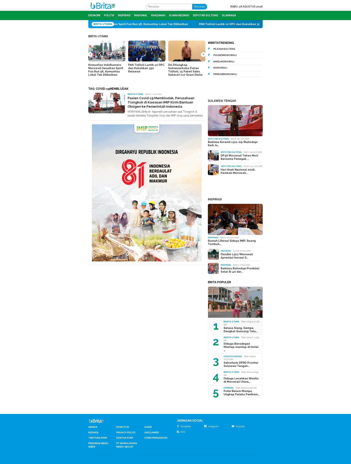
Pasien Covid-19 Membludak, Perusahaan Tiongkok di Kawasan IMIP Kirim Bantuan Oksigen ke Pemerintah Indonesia (161, 102)
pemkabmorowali (225, 74)
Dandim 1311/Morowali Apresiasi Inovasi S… (237, 256)
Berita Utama (135, 94)
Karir (148, 427)
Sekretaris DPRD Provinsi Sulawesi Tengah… (241, 364)
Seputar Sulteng (218, 139)
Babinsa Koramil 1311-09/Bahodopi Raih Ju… (233, 143)
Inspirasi (213, 237)
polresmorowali (225, 55)
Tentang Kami (97, 437)
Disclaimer (151, 432)
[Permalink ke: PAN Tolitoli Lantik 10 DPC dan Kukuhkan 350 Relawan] (146, 51)
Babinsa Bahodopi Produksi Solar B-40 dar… (240, 270)
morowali (220, 67)
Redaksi (93, 432)
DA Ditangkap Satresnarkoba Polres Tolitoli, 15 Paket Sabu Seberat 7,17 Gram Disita (185, 69)
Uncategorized (233, 356)
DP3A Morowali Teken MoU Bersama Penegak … (239, 157)
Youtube (240, 426)
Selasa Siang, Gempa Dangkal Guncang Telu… (241, 329)
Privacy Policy (126, 432)
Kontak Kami (124, 437)
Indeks (92, 427)
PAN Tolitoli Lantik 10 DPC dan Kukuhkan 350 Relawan (213, 24)
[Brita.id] (102, 6)
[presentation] (90, 54)
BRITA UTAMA (98, 36)
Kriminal (229, 388)
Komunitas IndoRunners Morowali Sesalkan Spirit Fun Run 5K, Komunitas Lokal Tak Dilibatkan (105, 69)
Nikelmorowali (223, 61)
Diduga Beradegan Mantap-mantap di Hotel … (241, 347)
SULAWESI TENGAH (222, 101)
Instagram (213, 426)
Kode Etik (122, 427)
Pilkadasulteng (224, 49)
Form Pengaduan (155, 437)
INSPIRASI (215, 199)
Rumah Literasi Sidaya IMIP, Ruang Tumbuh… (232, 242)
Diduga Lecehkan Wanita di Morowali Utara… (241, 380)
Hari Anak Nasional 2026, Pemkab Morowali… (238, 171)
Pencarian (199, 6)
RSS (182, 432)
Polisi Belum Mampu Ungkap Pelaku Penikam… (242, 392)
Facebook (185, 426)
